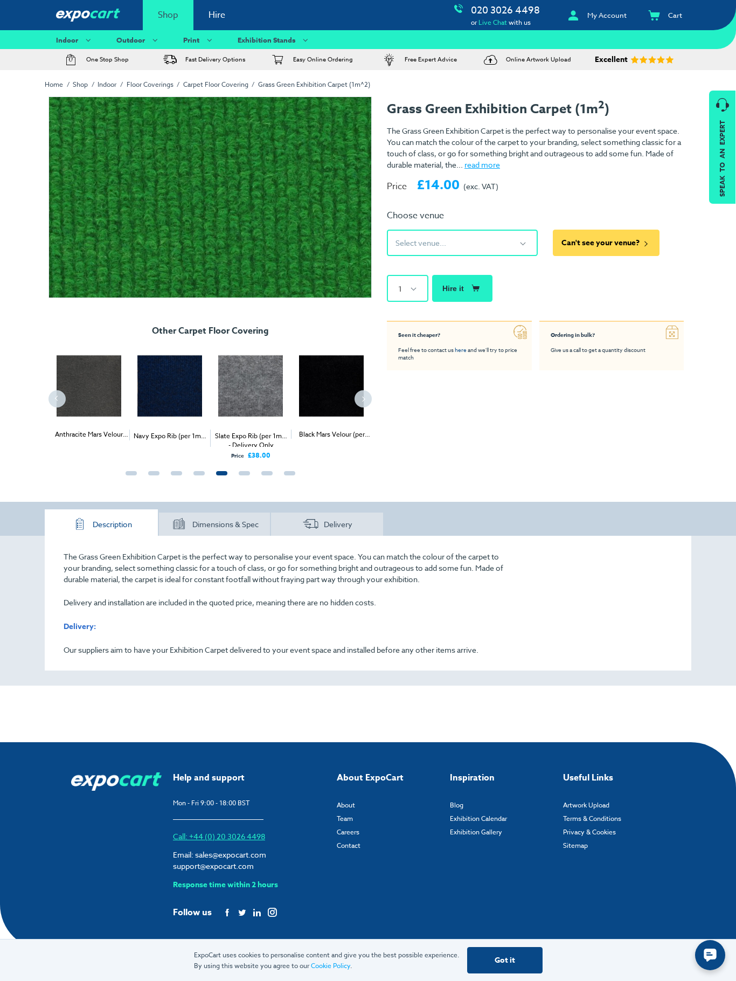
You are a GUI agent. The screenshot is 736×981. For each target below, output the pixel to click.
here (461, 350)
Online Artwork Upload (538, 59)
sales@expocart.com (230, 854)
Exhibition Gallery (476, 832)
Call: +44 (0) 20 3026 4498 (219, 836)
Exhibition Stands (266, 40)
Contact (348, 845)
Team (345, 818)
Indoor (67, 40)
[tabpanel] (88, 391)
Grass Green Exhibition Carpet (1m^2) (314, 84)
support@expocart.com (213, 866)
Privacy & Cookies (589, 832)
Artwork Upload (586, 805)
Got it (505, 960)
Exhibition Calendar (478, 818)
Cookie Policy (330, 965)
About (346, 805)
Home (54, 84)
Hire (217, 15)
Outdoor (130, 40)
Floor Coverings (150, 84)
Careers (348, 832)
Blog (456, 805)
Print (191, 40)
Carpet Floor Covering (215, 84)
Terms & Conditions (592, 818)
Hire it (453, 288)
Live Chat (492, 22)
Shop (168, 15)
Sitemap (575, 845)
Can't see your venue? (600, 242)
